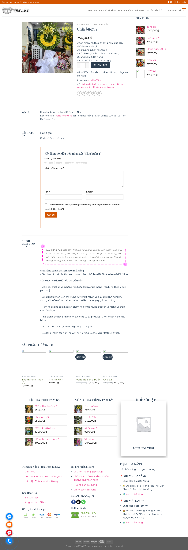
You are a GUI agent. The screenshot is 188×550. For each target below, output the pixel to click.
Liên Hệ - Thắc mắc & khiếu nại (41, 481)
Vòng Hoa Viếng (101, 24)
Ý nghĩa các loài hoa (35, 502)
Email (89, 192)
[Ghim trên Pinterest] (94, 93)
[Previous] (22, 371)
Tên (47, 192)
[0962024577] (162, 10)
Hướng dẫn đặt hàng (85, 485)
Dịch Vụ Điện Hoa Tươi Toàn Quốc (43, 476)
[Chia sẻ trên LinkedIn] (99, 93)
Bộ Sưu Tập (31, 497)
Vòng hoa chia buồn (105, 87)
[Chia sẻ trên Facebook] (79, 93)
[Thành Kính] (61, 362)
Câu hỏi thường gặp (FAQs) (88, 471)
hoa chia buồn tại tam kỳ (108, 84)
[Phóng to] (25, 69)
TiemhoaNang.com (95, 546)
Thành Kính (56, 379)
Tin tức (149, 10)
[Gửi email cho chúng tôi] (171, 2)
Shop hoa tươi (124, 10)
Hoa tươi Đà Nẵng (107, 10)
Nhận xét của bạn (54, 168)
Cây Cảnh (139, 10)
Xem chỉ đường (134, 494)
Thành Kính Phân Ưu (32, 381)
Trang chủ (91, 10)
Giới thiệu (30, 471)
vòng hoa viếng (64, 115)
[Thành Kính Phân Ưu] (34, 362)
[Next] (128, 371)
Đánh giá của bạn (54, 158)
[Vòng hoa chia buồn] (88, 362)
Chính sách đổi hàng (85, 489)
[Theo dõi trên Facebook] (168, 2)
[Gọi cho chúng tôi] (83, 502)
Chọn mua (100, 65)
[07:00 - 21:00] (156, 10)
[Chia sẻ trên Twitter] (84, 93)
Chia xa (107, 379)
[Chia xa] (115, 362)
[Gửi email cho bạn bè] (89, 93)
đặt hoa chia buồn (89, 84)
